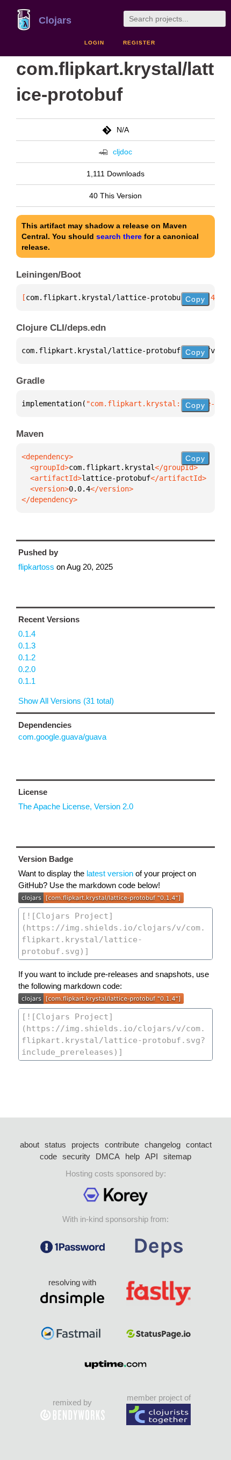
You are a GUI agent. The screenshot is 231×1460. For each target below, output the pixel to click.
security (76, 1156)
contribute (122, 1144)
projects (85, 1144)
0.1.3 (26, 645)
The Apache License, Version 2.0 (75, 806)
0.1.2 (26, 657)
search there (119, 236)
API (151, 1156)
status (55, 1144)
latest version (109, 873)
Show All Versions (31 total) (66, 700)
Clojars (55, 20)
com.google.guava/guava (62, 736)
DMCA (108, 1156)
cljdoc (122, 151)
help (132, 1156)
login (94, 43)
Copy (195, 299)
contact (199, 1144)
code (48, 1156)
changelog (163, 1144)
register (139, 43)
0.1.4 (26, 633)
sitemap (177, 1156)
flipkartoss (36, 566)
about (29, 1144)
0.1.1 (26, 681)
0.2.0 (26, 669)
